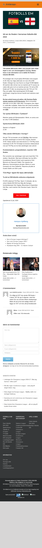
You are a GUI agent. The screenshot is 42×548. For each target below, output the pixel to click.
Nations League (21, 423)
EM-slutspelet (7, 438)
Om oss (5, 459)
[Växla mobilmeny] (38, 4)
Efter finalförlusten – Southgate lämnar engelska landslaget (29, 274)
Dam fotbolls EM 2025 (7, 424)
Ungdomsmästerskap (21, 425)
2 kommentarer (11, 42)
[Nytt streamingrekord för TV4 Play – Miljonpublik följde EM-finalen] (11, 258)
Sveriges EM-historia (7, 463)
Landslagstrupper (8, 440)
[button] (4, 269)
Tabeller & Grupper (6, 430)
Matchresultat (7, 435)
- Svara (36, 292)
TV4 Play (26, 137)
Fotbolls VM (19, 448)
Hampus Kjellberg (9, 40)
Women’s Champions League (19, 442)
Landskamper (7, 466)
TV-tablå (5, 433)
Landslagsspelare (8, 468)
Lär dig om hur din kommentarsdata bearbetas (24, 366)
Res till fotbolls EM (7, 443)
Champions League (19, 430)
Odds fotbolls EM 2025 (33, 422)
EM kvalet (6, 448)
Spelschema (7, 427)
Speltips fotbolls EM (34, 426)
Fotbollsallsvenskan (21, 446)
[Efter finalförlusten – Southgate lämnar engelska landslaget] (30, 258)
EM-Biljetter (6, 446)
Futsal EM (19, 427)
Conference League (19, 437)
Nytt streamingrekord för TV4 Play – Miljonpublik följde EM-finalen (11, 274)
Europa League (20, 433)
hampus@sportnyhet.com (21, 228)
